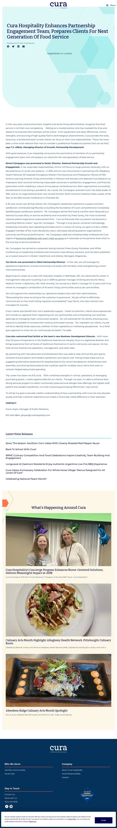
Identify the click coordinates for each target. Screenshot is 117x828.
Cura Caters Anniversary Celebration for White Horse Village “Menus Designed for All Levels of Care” (55, 471)
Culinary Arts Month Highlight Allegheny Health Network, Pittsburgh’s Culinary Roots (58, 642)
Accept (103, 820)
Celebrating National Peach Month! (26, 478)
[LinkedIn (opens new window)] (11, 806)
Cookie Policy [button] (72, 819)
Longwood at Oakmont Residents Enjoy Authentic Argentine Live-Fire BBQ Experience (56, 464)
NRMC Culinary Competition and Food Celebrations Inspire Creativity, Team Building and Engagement (58, 456)
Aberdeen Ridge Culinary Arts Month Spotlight (37, 710)
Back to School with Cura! (21, 449)
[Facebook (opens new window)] (6, 806)
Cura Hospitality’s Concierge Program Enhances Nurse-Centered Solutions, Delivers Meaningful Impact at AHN (54, 571)
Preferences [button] (32, 821)
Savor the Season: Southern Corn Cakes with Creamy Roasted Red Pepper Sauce (52, 443)
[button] (8, 46)
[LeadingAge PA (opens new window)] (87, 794)
